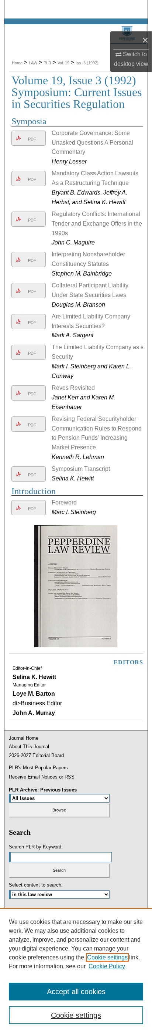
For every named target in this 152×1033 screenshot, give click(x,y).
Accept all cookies (76, 992)
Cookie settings (107, 957)
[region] (76, 970)
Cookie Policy (107, 966)
